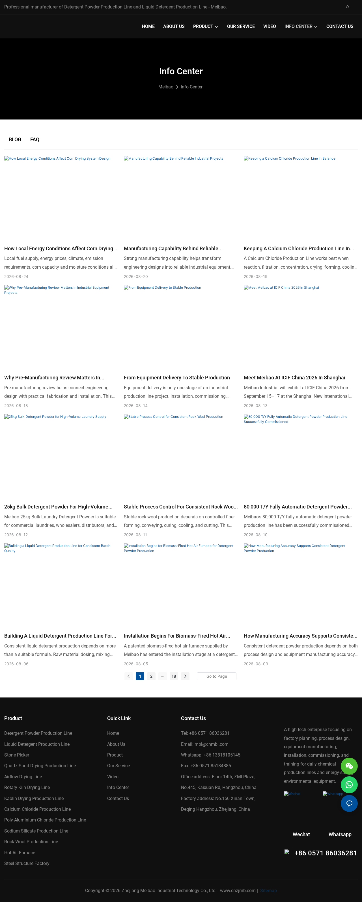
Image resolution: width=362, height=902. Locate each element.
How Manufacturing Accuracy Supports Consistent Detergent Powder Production (301, 636)
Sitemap (268, 890)
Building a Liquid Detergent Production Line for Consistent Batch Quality (58, 636)
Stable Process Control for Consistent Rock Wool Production (179, 507)
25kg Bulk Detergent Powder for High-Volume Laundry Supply (56, 507)
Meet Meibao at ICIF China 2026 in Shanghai (294, 378)
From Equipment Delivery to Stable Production (177, 378)
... (162, 675)
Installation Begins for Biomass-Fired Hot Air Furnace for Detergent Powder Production (175, 636)
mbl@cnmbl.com (212, 744)
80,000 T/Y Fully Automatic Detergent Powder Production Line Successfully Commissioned (296, 507)
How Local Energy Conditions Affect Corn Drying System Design (58, 249)
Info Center (191, 87)
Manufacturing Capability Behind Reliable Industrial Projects (171, 249)
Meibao (165, 87)
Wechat (301, 834)
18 (174, 676)
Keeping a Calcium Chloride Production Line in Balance (297, 249)
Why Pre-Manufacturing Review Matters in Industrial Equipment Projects (52, 378)
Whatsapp (340, 834)
